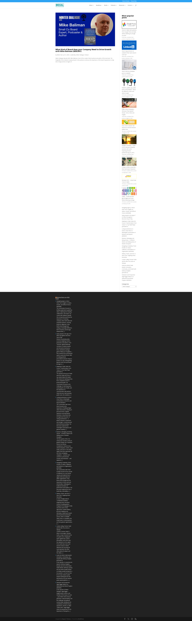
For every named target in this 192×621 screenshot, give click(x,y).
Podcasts (113, 5)
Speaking (98, 5)
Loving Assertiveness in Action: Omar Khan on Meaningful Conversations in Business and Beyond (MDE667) (129, 232)
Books (105, 5)
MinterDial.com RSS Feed (63, 298)
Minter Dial (59, 55)
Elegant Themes (66, 619)
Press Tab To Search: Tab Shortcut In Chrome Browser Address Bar (129, 127)
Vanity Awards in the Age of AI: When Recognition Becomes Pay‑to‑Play (128, 217)
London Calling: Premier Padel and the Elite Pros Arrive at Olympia (129, 261)
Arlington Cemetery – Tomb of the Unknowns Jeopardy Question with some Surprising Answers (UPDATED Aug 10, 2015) (128, 149)
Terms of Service (125, 1)
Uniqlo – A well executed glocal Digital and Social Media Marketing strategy (128, 198)
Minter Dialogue (80, 55)
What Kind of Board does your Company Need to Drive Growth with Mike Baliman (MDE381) (83, 50)
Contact (130, 5)
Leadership (73, 55)
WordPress (81, 619)
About (91, 5)
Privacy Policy (133, 1)
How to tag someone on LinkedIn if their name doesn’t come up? (129, 52)
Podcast (87, 55)
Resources (121, 5)
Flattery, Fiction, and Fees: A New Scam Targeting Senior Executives (129, 255)
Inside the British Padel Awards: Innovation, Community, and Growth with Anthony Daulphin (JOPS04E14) (129, 269)
